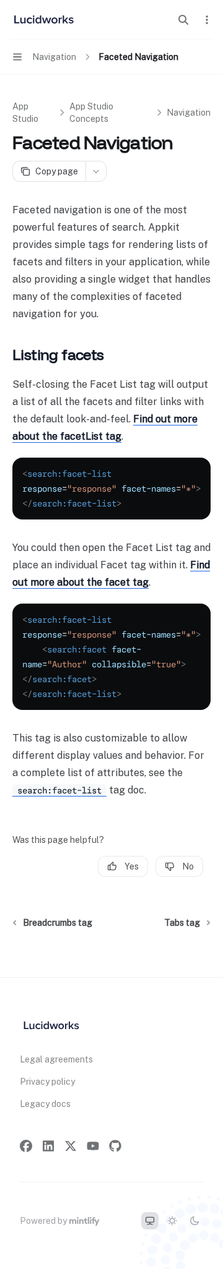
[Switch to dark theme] (194, 1220)
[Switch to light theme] (172, 1220)
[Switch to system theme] (150, 1220)
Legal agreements (56, 1059)
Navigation (189, 113)
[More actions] (207, 19)
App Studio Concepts (91, 112)
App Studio (25, 112)
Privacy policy (47, 1082)
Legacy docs (45, 1104)
